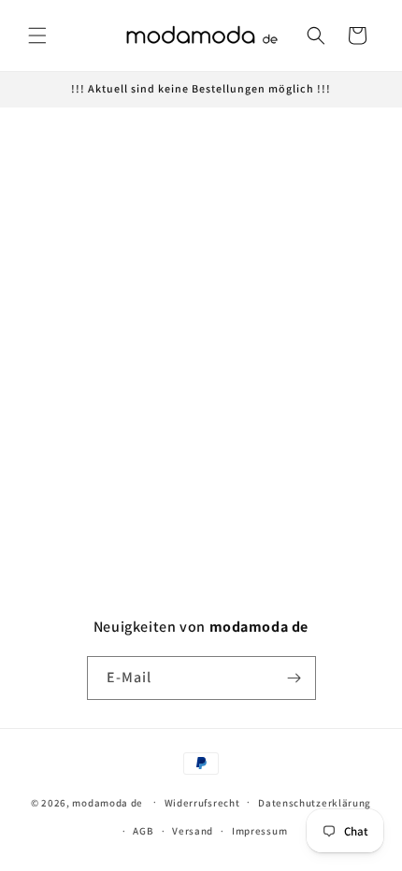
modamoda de (107, 801)
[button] (37, 35)
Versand (192, 830)
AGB (143, 830)
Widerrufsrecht (202, 802)
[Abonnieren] (294, 678)
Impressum (259, 830)
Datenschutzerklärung (314, 802)
